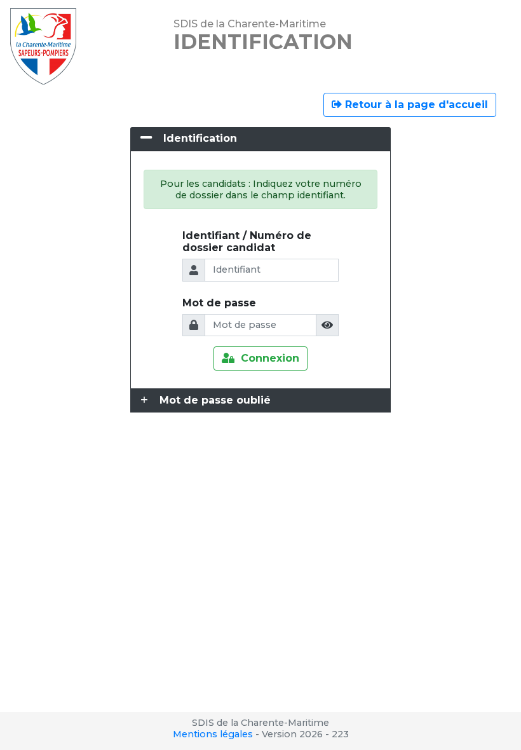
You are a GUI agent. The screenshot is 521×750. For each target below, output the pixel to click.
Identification (200, 138)
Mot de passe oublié (215, 400)
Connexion (266, 358)
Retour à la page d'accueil (415, 105)
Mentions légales (213, 734)
